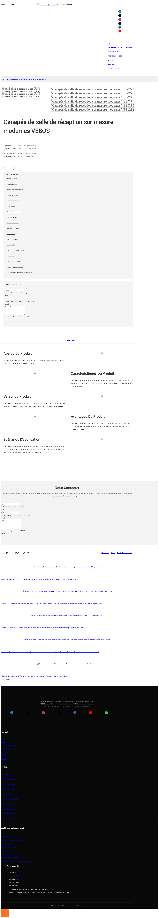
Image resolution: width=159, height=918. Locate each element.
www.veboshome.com (71, 905)
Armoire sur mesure (7, 774)
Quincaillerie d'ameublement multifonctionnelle (15, 861)
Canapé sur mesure (7, 804)
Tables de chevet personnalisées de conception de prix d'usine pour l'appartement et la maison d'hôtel (34, 676)
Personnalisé (5, 748)
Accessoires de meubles (8, 818)
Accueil (3, 738)
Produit (3, 742)
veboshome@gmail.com (48, 5)
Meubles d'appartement (8, 847)
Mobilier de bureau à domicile (10, 857)
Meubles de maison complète (124, 553)
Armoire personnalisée (8, 784)
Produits (113, 553)
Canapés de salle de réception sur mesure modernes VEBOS (26, 79)
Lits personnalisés (6, 794)
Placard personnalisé (7, 809)
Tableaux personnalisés (8, 789)
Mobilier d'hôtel (5, 844)
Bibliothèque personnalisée (9, 799)
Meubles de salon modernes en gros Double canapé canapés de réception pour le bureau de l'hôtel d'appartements (38, 579)
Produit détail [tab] (70, 340)
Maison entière (105, 553)
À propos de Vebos (7, 752)
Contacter (4, 759)
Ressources (4, 755)
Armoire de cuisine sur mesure (10, 779)
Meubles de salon (6, 851)
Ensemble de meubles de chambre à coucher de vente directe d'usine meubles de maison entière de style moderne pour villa (42, 628)
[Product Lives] (5, 916)
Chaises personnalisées (8, 813)
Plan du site (81, 905)
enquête (9, 168)
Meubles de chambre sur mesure (11, 840)
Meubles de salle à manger (9, 854)
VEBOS (3, 79)
